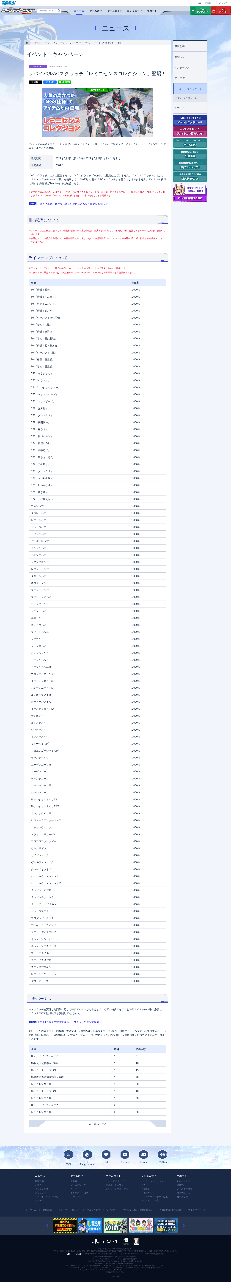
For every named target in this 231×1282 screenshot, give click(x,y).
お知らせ (180, 57)
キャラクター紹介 (79, 1192)
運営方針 (181, 1185)
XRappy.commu (87, 1163)
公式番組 (145, 1189)
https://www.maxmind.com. (141, 1270)
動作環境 (47, 1210)
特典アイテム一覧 (150, 1200)
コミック (145, 1185)
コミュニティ (134, 11)
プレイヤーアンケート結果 (154, 1196)
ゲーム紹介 (95, 11)
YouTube (125, 1162)
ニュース (79, 11)
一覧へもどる (99, 1124)
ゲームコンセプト (79, 1185)
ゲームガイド (114, 11)
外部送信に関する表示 (171, 1210)
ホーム (33, 1210)
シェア (224, 3)
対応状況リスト (184, 1192)
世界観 (73, 1181)
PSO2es (163, 1162)
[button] (49, 1225)
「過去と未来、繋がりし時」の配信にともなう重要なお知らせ (72, 203)
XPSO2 (68, 1163)
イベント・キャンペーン (54, 43)
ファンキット (147, 1192)
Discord (144, 1162)
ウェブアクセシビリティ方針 (101, 1210)
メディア (180, 107)
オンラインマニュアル (117, 1189)
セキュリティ (183, 1196)
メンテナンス (182, 67)
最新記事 (180, 46)
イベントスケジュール (186, 98)
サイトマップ (194, 1210)
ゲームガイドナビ (115, 1181)
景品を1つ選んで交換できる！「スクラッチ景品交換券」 (69, 1022)
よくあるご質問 (184, 1189)
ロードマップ (77, 1196)
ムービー (74, 1189)
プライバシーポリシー (69, 1210)
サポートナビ (183, 1181)
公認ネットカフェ (115, 1185)
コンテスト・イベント (152, 1181)
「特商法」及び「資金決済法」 (137, 1210)
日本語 (208, 3)
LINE (106, 1162)
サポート (152, 11)
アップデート (182, 78)
